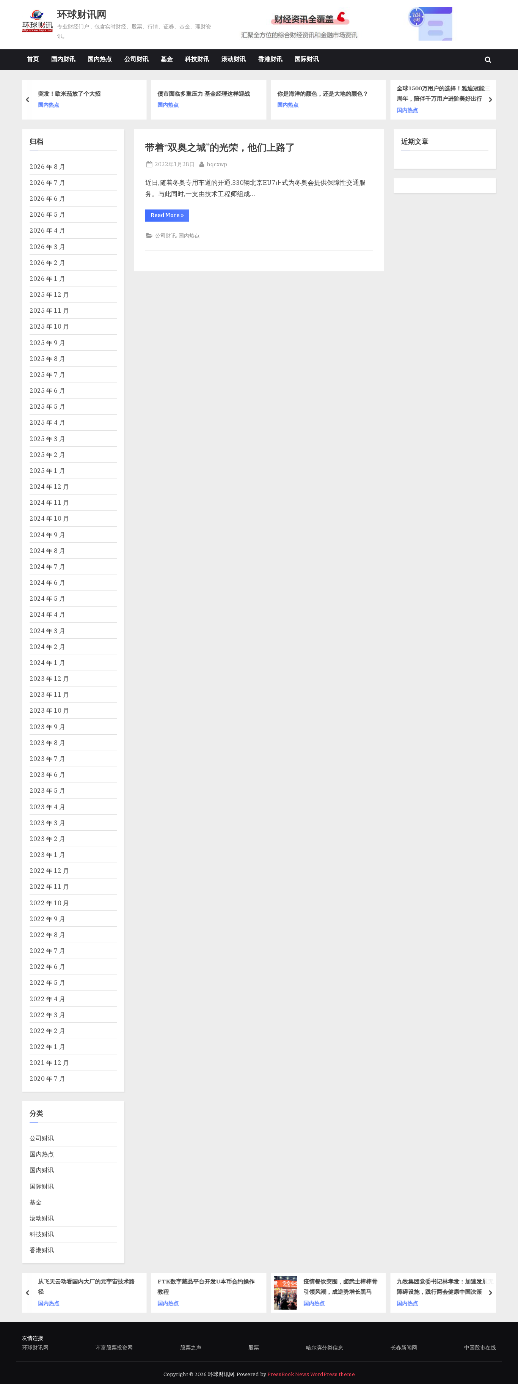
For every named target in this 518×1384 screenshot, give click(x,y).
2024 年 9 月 (47, 534)
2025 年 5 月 (47, 406)
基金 (167, 59)
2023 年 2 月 (47, 838)
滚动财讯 (233, 59)
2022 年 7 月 (47, 950)
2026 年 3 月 (47, 246)
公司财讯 (136, 59)
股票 (253, 1347)
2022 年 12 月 (49, 870)
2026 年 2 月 (47, 262)
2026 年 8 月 (47, 166)
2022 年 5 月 (47, 982)
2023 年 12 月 (49, 678)
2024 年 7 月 (47, 566)
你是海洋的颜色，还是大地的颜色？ (322, 93)
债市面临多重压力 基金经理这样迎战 (204, 93)
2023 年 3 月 (47, 823)
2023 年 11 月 (49, 694)
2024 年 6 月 (47, 582)
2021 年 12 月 (49, 1062)
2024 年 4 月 (47, 614)
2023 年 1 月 (47, 854)
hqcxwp (217, 164)
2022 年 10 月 (49, 903)
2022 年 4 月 (47, 999)
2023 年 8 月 (47, 742)
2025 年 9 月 (47, 342)
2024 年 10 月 (49, 518)
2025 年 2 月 (47, 454)
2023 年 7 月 (47, 758)
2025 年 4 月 (47, 422)
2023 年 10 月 (49, 710)
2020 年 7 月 (47, 1078)
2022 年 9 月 (47, 919)
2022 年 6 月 (47, 966)
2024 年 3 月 (47, 631)
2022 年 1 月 (47, 1046)
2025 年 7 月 (47, 374)
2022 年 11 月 (49, 886)
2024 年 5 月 (47, 598)
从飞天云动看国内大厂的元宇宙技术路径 (86, 1286)
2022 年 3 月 (47, 1015)
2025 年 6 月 (47, 390)
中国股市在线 (480, 1347)
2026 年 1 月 (47, 278)
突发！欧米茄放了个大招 (69, 93)
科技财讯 (197, 59)
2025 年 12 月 (49, 294)
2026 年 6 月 (47, 198)
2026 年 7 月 (47, 182)
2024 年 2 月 (47, 646)
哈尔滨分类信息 (324, 1347)
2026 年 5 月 (47, 214)
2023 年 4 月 (47, 807)
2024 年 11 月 (49, 502)
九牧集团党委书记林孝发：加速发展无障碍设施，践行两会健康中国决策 (445, 1286)
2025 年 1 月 (47, 470)
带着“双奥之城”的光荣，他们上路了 (220, 147)
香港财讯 (270, 59)
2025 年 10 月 (49, 326)
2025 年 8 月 (47, 358)
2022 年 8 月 (47, 934)
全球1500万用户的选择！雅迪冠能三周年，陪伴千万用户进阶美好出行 (443, 93)
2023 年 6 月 (47, 774)
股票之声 (190, 1347)
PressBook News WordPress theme (311, 1374)
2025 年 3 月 (47, 438)
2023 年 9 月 (47, 727)
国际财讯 (307, 59)
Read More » (170, 216)
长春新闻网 (404, 1347)
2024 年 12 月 (49, 486)
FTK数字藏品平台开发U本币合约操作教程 (206, 1286)
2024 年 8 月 (47, 550)
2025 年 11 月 (49, 310)
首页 (33, 59)
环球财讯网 (82, 14)
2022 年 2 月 (47, 1030)
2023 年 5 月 (47, 790)
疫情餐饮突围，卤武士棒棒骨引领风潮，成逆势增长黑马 (341, 1286)
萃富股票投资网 (114, 1347)
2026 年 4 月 (47, 230)
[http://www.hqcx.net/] (360, 24)
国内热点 (100, 59)
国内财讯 (63, 59)
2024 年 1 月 (47, 662)
